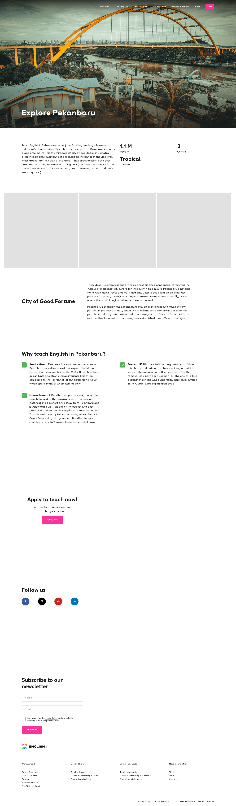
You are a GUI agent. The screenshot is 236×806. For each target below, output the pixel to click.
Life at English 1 (121, 7)
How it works (141, 7)
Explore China (159, 7)
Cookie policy (161, 802)
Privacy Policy (51, 718)
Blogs (197, 7)
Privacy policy (144, 802)
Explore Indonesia (181, 7)
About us (104, 7)
